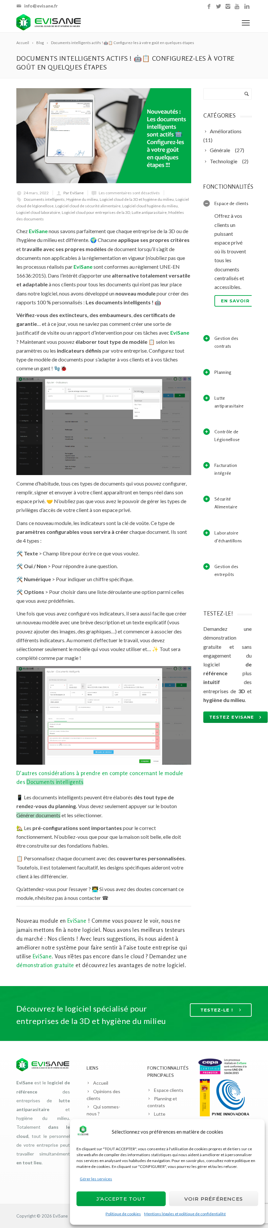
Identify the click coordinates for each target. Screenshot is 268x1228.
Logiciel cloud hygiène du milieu (150, 205)
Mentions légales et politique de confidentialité (185, 1213)
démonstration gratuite (45, 965)
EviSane (60, 1216)
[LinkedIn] (247, 7)
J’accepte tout (121, 1199)
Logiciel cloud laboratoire (38, 212)
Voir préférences (213, 1199)
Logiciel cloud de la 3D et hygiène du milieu (137, 199)
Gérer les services (96, 1178)
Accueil (100, 1083)
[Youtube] (237, 7)
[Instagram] (228, 7)
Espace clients (168, 1090)
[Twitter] (218, 7)
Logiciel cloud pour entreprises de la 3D (96, 212)
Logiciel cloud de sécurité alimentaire (88, 205)
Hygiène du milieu (82, 199)
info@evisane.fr (41, 5)
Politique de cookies (123, 1213)
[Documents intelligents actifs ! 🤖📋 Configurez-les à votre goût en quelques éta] (103, 135)
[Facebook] (209, 7)
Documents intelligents (44, 199)
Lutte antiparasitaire (149, 212)
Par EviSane (73, 192)
